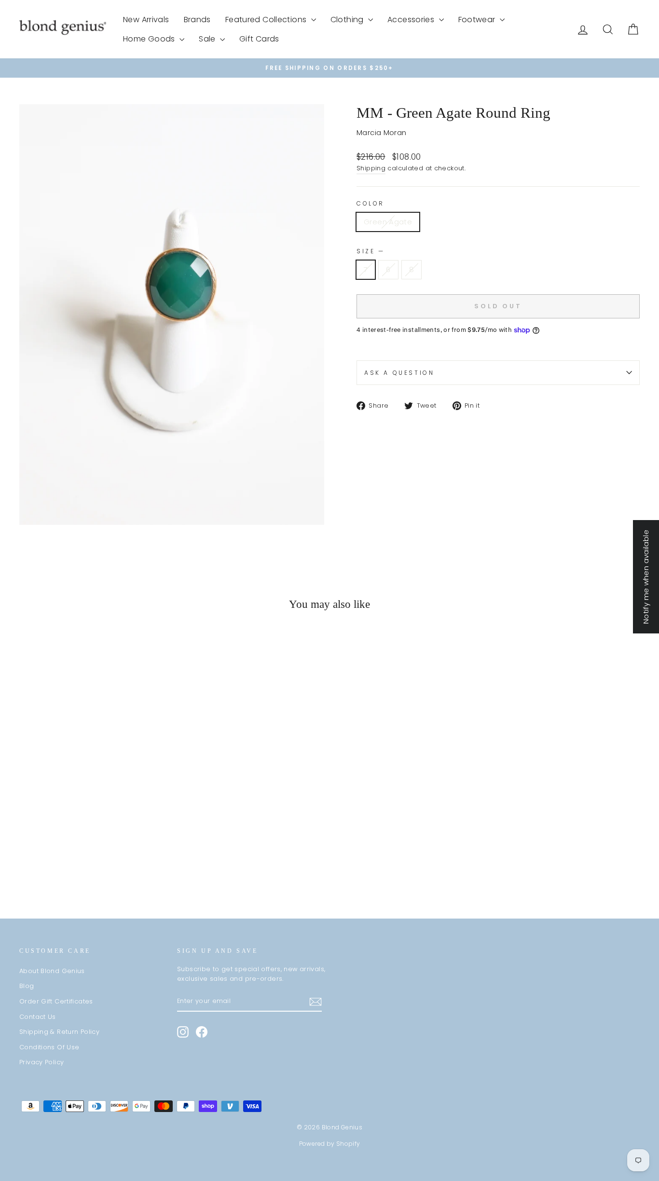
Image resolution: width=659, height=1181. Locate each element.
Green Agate (388, 222)
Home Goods (150, 38)
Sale (208, 38)
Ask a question (399, 373)
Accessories (412, 19)
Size (370, 251)
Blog (26, 986)
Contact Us (37, 1017)
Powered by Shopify (329, 1144)
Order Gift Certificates (56, 1001)
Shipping (371, 168)
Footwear (477, 19)
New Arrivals (146, 19)
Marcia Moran (382, 132)
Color (370, 203)
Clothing (348, 19)
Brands (197, 19)
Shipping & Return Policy (59, 1032)
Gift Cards (259, 38)
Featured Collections (267, 19)
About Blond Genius (52, 971)
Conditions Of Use (49, 1047)
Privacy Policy (41, 1062)
